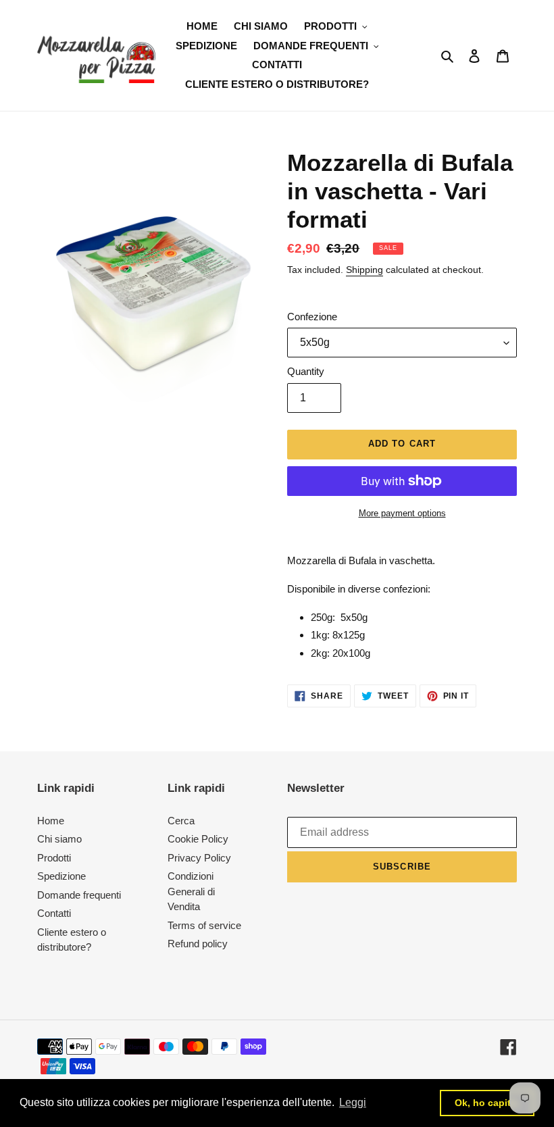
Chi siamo (59, 839)
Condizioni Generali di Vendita (191, 891)
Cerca (181, 820)
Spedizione (61, 876)
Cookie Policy (198, 839)
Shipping (364, 269)
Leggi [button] (352, 1102)
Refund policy (198, 943)
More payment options (402, 513)
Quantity (305, 371)
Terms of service (204, 925)
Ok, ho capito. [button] (487, 1102)
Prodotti (54, 857)
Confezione (312, 316)
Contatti (54, 913)
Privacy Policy (199, 857)
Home (50, 820)
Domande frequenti (79, 895)
